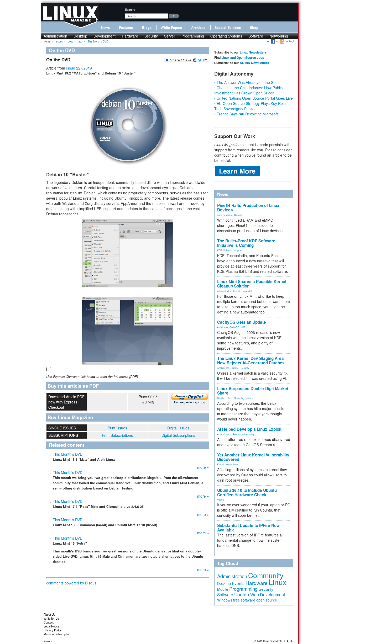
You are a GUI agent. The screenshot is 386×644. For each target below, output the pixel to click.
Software (255, 36)
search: (130, 9)
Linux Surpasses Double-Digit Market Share (252, 391)
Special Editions (228, 27)
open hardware (225, 214)
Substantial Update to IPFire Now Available (248, 528)
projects (238, 250)
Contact (49, 622)
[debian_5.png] (127, 331)
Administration (55, 36)
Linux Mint (247, 290)
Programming (192, 36)
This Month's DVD (67, 472)
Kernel (236, 290)
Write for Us (51, 618)
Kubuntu (227, 250)
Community (265, 575)
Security (151, 36)
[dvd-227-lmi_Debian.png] (127, 123)
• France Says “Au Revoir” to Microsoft (246, 113)
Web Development (267, 595)
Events (238, 583)
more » (203, 467)
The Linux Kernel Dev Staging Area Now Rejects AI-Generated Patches (251, 360)
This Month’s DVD (67, 454)
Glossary (48, 641)
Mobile (222, 589)
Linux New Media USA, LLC (278, 641)
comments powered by (71, 583)
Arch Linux (222, 327)
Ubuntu (221, 499)
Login (292, 41)
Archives (198, 27)
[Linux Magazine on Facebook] (272, 41)
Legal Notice (51, 626)
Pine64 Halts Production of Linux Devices (248, 208)
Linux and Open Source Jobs (242, 57)
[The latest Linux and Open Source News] (281, 41)
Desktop (80, 36)
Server (169, 36)
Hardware (130, 36)
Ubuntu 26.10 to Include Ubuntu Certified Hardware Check (247, 492)
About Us (49, 614)
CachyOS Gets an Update (241, 322)
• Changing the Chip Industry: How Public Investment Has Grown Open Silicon (248, 90)
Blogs (147, 27)
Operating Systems (226, 36)
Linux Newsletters (253, 52)
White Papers (171, 27)
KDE (219, 250)
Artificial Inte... (224, 367)
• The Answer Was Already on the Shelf (246, 82)
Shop (254, 27)
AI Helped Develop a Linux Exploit (249, 429)
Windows (224, 600)
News (105, 27)
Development (104, 36)
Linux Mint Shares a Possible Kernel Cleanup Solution (251, 284)
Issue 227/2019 (79, 68)
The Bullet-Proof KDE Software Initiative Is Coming (246, 243)
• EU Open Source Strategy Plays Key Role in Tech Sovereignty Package (252, 106)
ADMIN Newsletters (254, 62)
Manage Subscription (57, 634)
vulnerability (248, 434)
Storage (238, 214)
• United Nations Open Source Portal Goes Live (253, 98)
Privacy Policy (53, 630)
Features (126, 27)
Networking (278, 36)
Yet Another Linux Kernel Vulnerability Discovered (253, 457)
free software (244, 600)
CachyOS (234, 327)
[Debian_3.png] (127, 253)
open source (266, 600)
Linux (229, 398)
